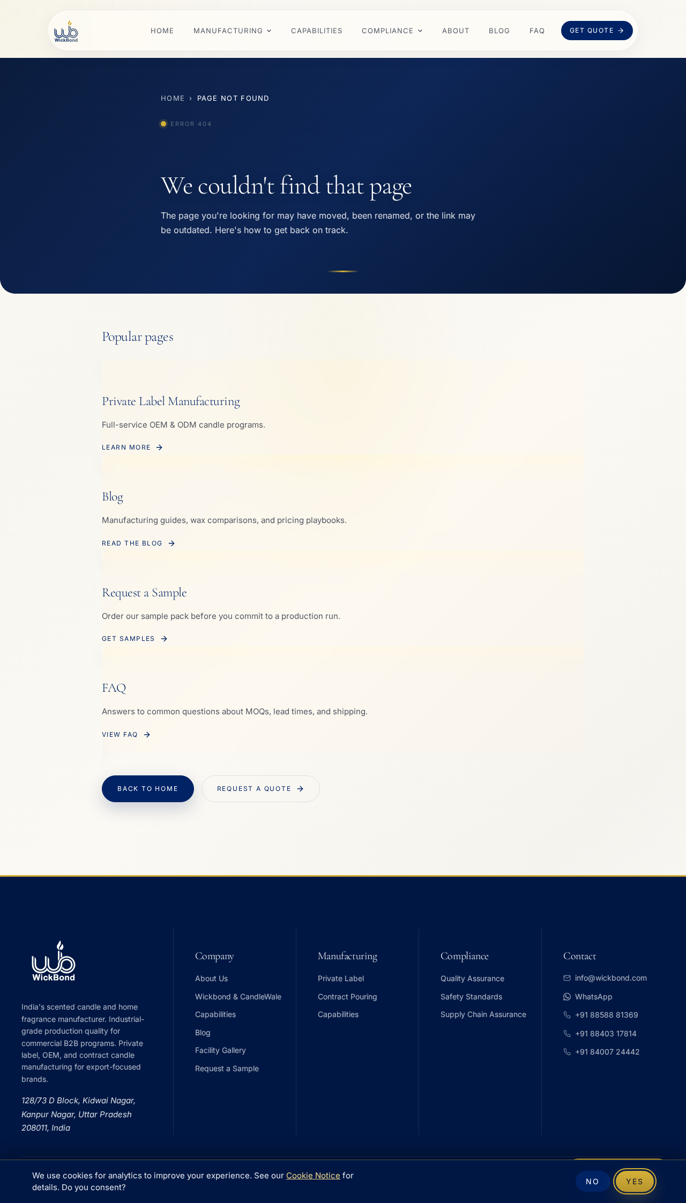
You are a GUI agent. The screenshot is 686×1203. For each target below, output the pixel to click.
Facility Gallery (220, 1050)
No (593, 1181)
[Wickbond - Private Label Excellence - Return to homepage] (66, 30)
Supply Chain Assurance (483, 1014)
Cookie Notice (313, 1175)
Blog (499, 30)
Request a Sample (227, 1068)
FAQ (537, 30)
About (455, 30)
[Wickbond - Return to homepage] (90, 960)
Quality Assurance (472, 978)
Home (162, 30)
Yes (635, 1181)
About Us (211, 978)
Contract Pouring (347, 996)
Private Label (341, 978)
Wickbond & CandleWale (238, 996)
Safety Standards (471, 996)
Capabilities (316, 30)
